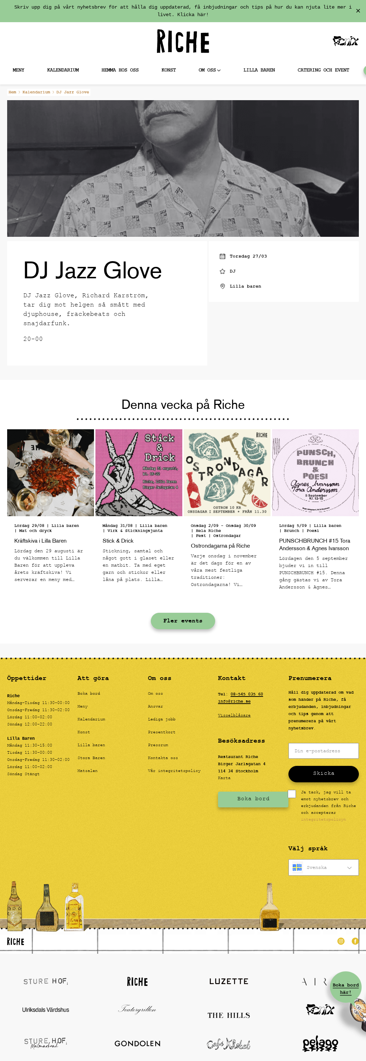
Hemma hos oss (120, 70)
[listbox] (323, 867)
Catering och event (323, 70)
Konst (169, 70)
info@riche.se (234, 701)
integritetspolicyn (323, 819)
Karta (224, 778)
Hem (12, 92)
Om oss (207, 70)
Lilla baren (259, 70)
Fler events (183, 621)
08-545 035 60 (247, 694)
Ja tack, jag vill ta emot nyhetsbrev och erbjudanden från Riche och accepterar (328, 806)
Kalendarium (63, 70)
